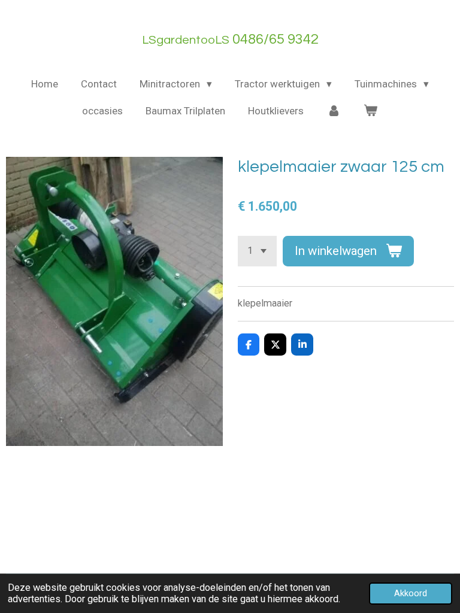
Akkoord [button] (410, 593)
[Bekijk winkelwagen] (370, 111)
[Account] (333, 111)
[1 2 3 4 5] (257, 251)
